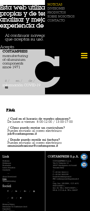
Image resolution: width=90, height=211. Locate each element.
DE (30, 81)
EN (18, 81)
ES (6, 87)
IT (6, 81)
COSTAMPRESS (15, 51)
